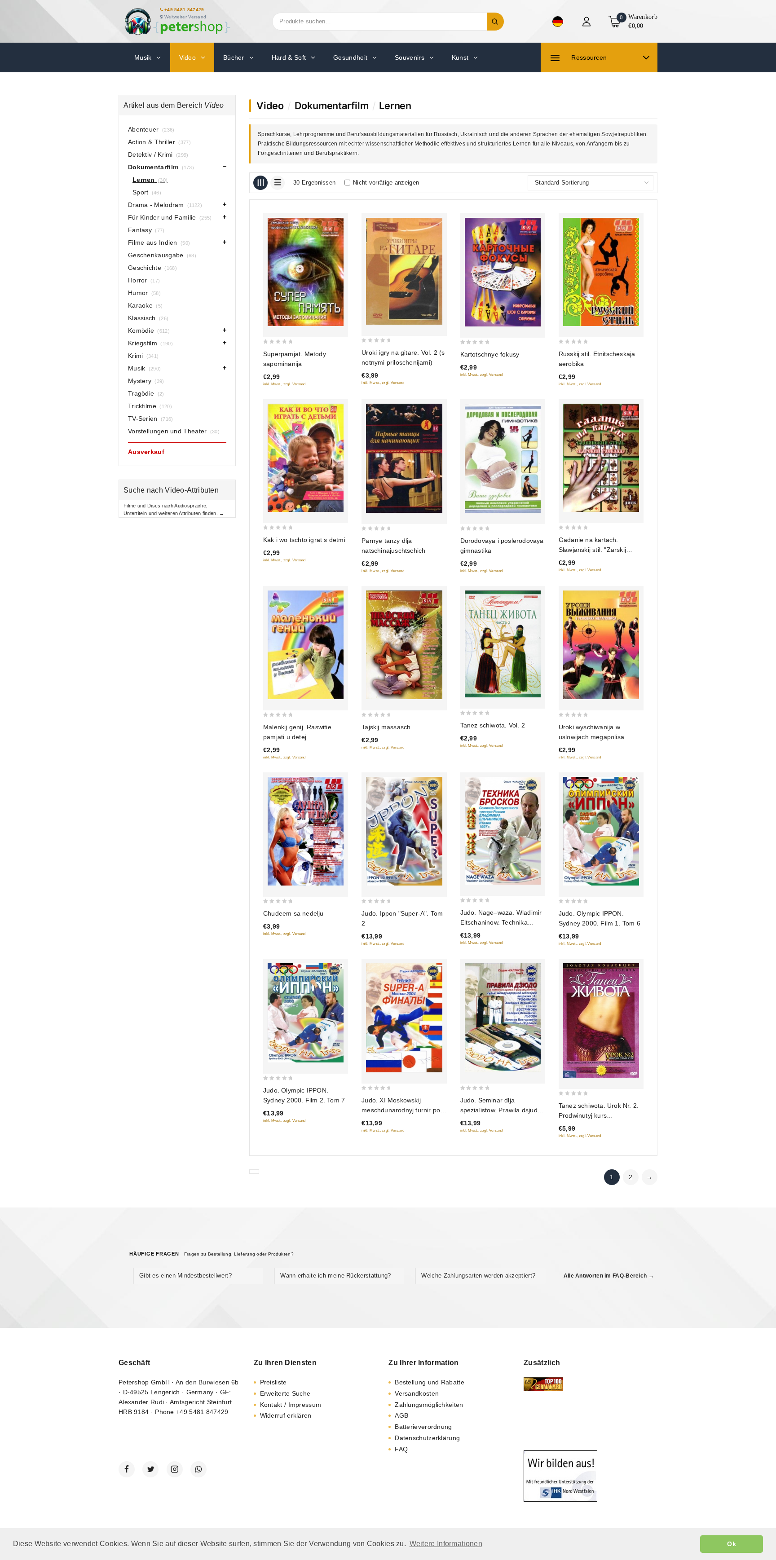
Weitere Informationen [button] (446, 1543)
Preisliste (273, 1382)
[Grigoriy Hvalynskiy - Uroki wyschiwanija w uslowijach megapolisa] (601, 645)
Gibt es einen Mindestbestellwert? (185, 1275)
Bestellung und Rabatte (429, 1382)
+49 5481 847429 (184, 9)
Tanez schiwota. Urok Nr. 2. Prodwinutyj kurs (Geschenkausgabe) (599, 1115)
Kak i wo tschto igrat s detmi (304, 539)
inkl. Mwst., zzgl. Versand (284, 384)
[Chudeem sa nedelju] (306, 831)
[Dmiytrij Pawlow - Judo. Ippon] (404, 831)
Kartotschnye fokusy (490, 354)
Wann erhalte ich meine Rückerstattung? (335, 1275)
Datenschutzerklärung (427, 1437)
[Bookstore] (177, 21)
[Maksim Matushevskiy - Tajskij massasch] (404, 645)
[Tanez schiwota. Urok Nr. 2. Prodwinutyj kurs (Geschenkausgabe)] (601, 1020)
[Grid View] (260, 183)
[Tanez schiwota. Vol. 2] (503, 644)
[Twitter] (150, 1469)
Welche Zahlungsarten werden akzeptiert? (478, 1275)
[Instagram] (175, 1469)
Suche (495, 22)
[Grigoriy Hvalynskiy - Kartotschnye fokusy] (503, 272)
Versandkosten (417, 1393)
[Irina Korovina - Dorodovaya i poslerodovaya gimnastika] (503, 458)
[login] (587, 21)
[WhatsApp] (198, 1469)
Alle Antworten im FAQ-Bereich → (609, 1276)
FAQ (401, 1449)
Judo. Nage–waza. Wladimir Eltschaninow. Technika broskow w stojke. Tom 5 (501, 922)
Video (270, 105)
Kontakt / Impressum (291, 1404)
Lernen (395, 105)
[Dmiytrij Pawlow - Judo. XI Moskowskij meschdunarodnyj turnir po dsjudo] (404, 1017)
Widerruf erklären (286, 1415)
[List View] (277, 183)
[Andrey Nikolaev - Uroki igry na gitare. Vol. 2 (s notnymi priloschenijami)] (404, 271)
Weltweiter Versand (185, 16)
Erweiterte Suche (285, 1393)
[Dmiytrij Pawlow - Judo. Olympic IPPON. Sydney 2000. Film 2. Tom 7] (306, 1013)
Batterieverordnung (423, 1426)
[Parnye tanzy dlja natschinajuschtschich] (404, 458)
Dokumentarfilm (332, 105)
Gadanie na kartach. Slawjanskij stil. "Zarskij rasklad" (592, 549)
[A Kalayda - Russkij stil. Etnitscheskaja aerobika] (601, 272)
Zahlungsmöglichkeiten (429, 1404)
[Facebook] (127, 1469)
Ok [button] (731, 1543)
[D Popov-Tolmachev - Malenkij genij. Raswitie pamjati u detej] (306, 645)
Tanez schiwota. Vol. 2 (492, 725)
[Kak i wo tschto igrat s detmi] (306, 458)
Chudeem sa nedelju (293, 913)
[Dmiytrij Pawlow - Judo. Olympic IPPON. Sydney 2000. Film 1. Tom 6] (601, 831)
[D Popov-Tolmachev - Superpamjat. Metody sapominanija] (306, 272)
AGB (401, 1415)
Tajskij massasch (386, 727)
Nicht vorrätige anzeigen (386, 182)
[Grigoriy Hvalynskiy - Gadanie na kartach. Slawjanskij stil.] (601, 458)
